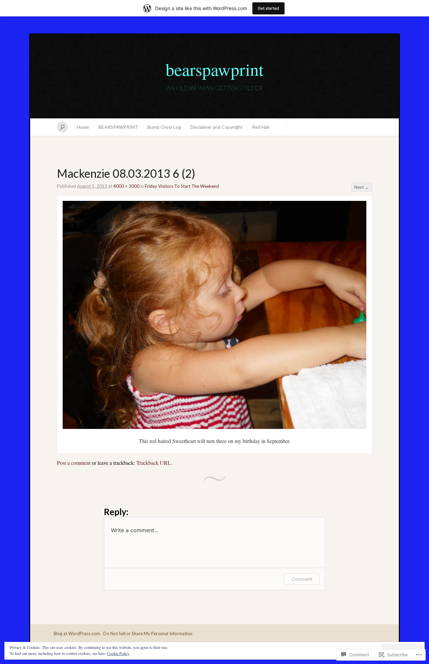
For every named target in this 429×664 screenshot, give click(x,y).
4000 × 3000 (126, 186)
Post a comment (73, 462)
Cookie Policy (118, 653)
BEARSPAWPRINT (118, 127)
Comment (301, 579)
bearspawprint (214, 69)
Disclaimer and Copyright (216, 127)
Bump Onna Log (164, 127)
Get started (268, 8)
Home (83, 127)
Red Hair (261, 127)
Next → (361, 187)
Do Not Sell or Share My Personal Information (147, 633)
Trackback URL (153, 462)
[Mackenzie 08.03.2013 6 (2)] (214, 426)
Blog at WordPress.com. (77, 633)
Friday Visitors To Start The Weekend (182, 186)
